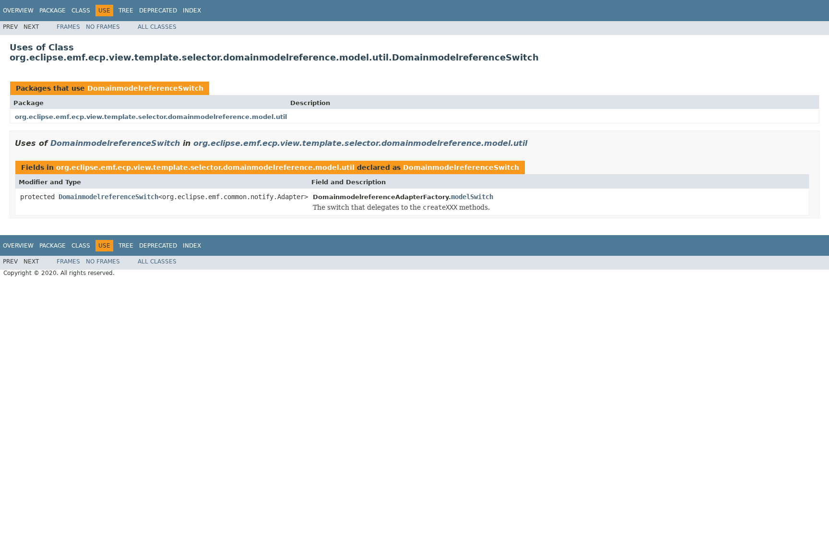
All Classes (157, 27)
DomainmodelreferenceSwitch (145, 88)
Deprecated (158, 10)
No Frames (103, 27)
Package (52, 10)
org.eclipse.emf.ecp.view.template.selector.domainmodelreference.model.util (151, 116)
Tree (125, 10)
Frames (68, 27)
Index (192, 10)
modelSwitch (472, 197)
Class (80, 10)
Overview (18, 10)
